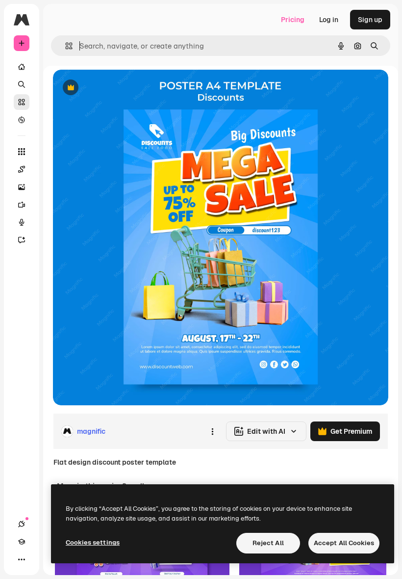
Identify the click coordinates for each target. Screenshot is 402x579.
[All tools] (21, 151)
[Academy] (21, 542)
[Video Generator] (21, 204)
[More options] (212, 431)
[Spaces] (21, 169)
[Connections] (21, 524)
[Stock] (21, 102)
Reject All (268, 543)
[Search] (21, 84)
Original (115, 88)
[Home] (21, 67)
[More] (21, 559)
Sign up (370, 19)
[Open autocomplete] (64, 46)
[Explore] (21, 120)
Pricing (292, 19)
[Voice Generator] (21, 222)
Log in (328, 19)
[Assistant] (21, 240)
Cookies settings (93, 542)
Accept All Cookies (344, 543)
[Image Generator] (21, 187)
